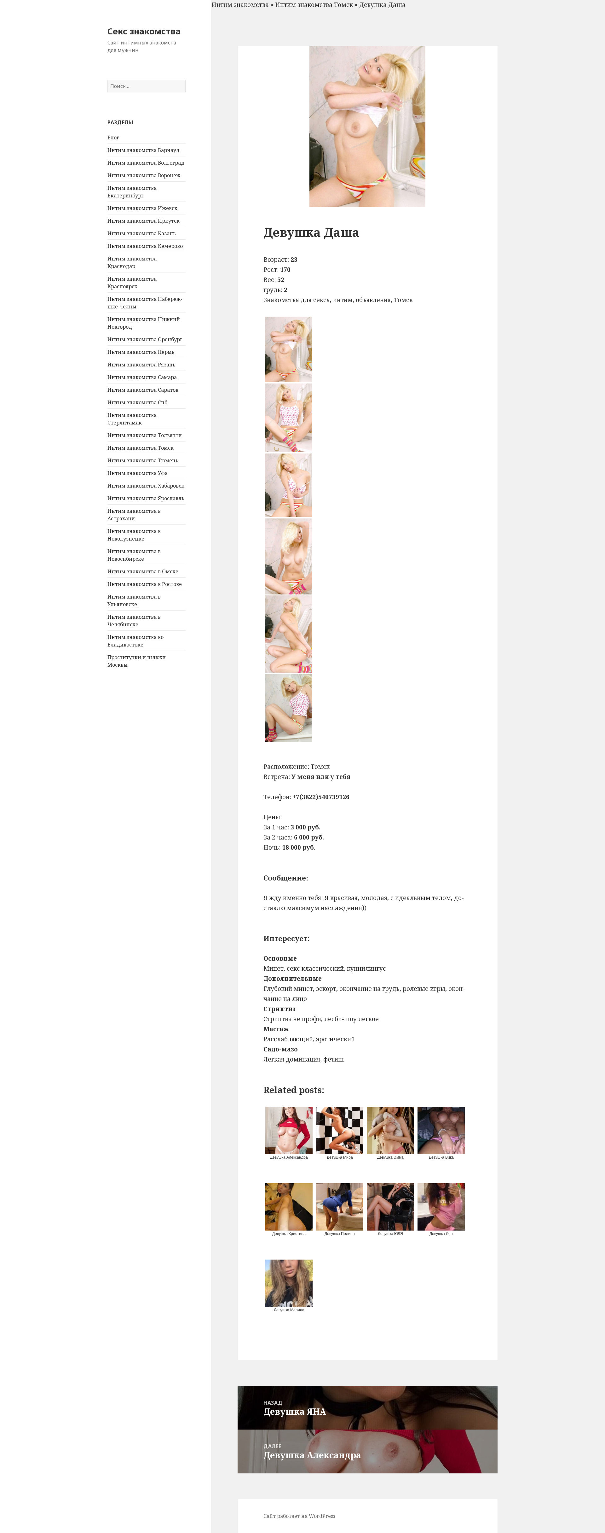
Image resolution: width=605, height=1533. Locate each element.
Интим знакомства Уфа (137, 473)
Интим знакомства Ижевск (142, 208)
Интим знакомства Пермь (141, 351)
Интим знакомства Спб (137, 402)
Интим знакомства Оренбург (144, 339)
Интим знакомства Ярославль (145, 498)
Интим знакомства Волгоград (145, 162)
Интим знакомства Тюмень (142, 460)
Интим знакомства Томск (140, 447)
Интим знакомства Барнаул (143, 150)
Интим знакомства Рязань (141, 364)
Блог (113, 137)
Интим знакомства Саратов (142, 389)
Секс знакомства (144, 31)
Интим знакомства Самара (142, 377)
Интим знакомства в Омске (142, 571)
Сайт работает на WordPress (299, 1516)
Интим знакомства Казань (141, 233)
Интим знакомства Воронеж (143, 175)
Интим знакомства (240, 5)
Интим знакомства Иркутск (143, 220)
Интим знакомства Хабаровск (145, 485)
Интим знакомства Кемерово (145, 246)
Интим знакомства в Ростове (144, 584)
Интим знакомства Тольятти (144, 435)
